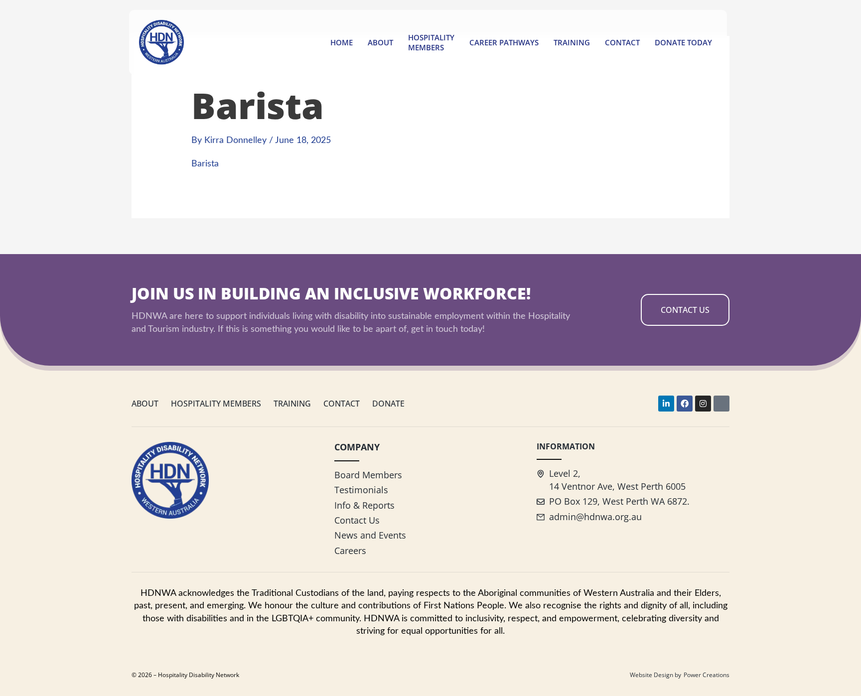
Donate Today (683, 42)
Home (341, 42)
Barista (205, 163)
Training (572, 42)
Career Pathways (504, 42)
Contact (622, 42)
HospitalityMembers (431, 42)
